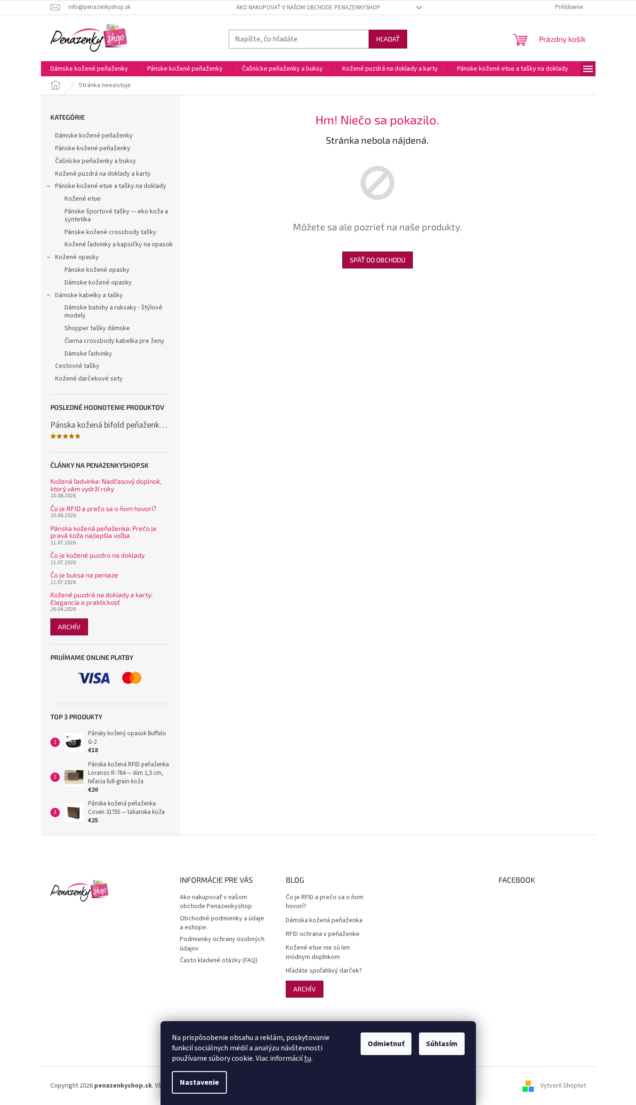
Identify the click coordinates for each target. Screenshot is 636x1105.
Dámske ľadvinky (88, 353)
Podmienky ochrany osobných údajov (222, 943)
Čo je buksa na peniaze (84, 574)
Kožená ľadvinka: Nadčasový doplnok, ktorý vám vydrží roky (105, 485)
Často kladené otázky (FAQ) (219, 960)
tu (307, 1058)
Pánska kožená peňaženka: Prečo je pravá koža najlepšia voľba (103, 532)
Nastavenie (199, 1082)
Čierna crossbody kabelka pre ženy (114, 341)
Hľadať (388, 39)
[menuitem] (89, 68)
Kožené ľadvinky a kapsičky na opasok (118, 244)
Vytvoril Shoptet (563, 1085)
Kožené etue (82, 198)
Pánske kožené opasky (96, 270)
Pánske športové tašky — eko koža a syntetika (116, 215)
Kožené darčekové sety (89, 378)
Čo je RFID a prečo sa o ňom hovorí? (103, 508)
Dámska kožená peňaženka (324, 920)
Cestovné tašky (77, 366)
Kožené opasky (77, 257)
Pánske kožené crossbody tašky (110, 232)
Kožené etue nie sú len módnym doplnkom (318, 952)
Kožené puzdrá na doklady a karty (103, 174)
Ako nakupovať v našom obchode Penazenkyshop (308, 7)
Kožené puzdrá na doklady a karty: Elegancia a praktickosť (101, 598)
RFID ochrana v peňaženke (323, 934)
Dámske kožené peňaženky (94, 135)
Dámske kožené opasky (98, 282)
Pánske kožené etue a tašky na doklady (110, 186)
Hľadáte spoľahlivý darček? (324, 971)
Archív (69, 627)
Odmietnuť (386, 1044)
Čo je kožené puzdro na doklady (97, 555)
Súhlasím (442, 1044)
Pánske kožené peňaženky (92, 148)
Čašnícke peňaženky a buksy (95, 161)
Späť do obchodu (377, 260)
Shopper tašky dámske (97, 328)
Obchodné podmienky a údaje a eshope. (222, 923)
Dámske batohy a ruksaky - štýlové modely (113, 311)
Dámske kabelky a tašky (89, 295)
